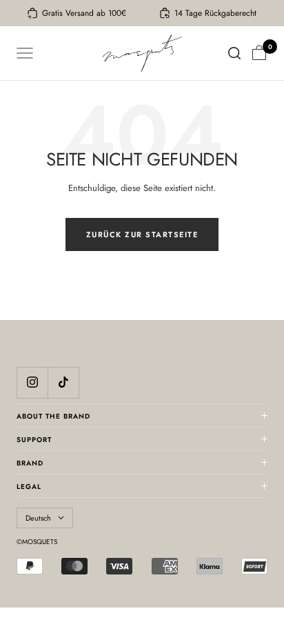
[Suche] (234, 53)
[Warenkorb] (259, 53)
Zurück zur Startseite (142, 234)
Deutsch (38, 517)
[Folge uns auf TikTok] (63, 382)
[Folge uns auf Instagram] (32, 382)
